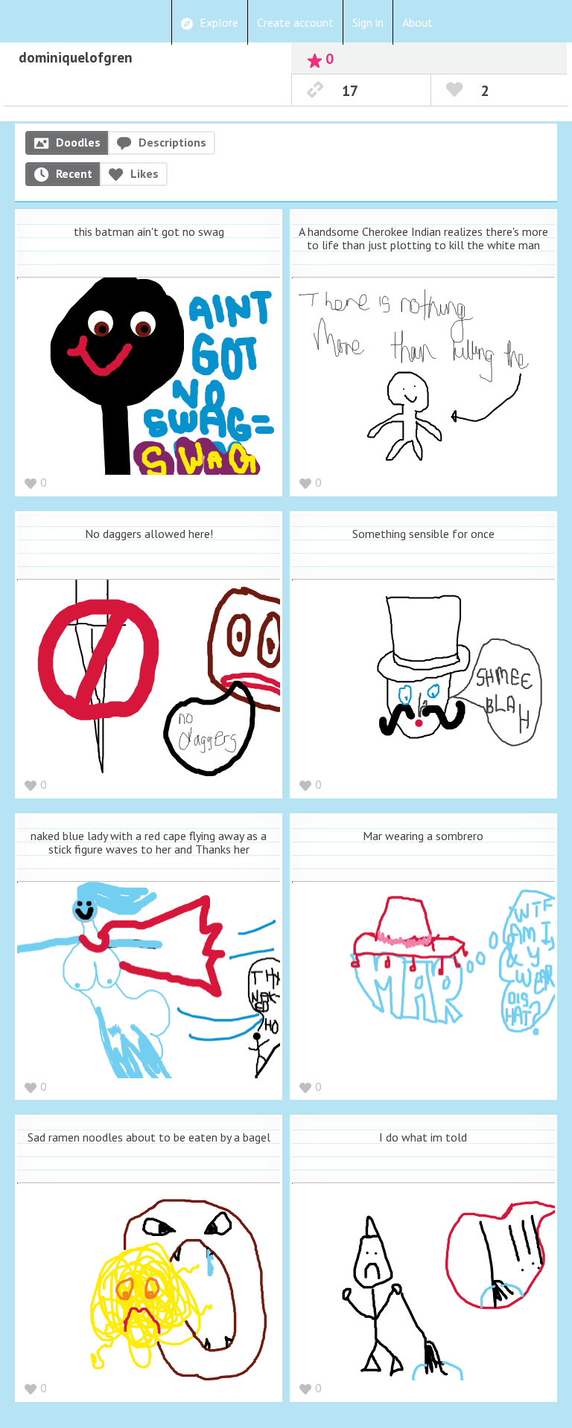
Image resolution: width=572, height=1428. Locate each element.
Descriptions (172, 142)
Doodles (78, 142)
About (417, 22)
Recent (74, 173)
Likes (144, 173)
